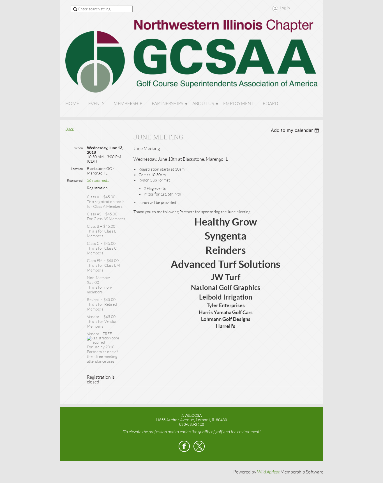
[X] (199, 446)
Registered (75, 180)
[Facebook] (184, 446)
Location (77, 169)
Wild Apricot (268, 472)
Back (69, 129)
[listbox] (295, 130)
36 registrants (98, 180)
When (78, 148)
